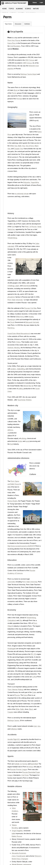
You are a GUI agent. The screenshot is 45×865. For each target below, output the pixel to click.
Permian (19, 99)
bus (39, 726)
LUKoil (34, 677)
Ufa (20, 620)
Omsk (12, 322)
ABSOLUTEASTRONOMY (15, 3)
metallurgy (11, 286)
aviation (13, 369)
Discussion (18, 24)
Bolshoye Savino (13, 720)
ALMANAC (19, 8)
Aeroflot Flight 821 (14, 739)
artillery (20, 388)
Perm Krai (11, 40)
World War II (28, 386)
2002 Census (29, 60)
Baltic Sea (21, 146)
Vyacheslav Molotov (24, 400)
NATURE (36, 8)
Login (41, 2)
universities (11, 582)
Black (31, 709)
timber (20, 441)
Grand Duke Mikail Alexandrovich (19, 333)
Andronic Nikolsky (14, 347)
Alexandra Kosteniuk (19, 853)
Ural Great (24, 775)
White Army (20, 317)
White (17, 709)
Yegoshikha (35, 182)
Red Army (11, 328)
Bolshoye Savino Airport (29, 74)
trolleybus (13, 729)
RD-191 (33, 654)
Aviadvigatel (12, 648)
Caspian (10, 712)
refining (23, 438)
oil (8, 433)
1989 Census (27, 63)
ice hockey (23, 764)
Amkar (30, 767)
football (16, 764)
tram (35, 726)
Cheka (18, 342)
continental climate (22, 194)
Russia (17, 40)
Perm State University (15, 300)
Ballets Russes (17, 836)
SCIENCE (28, 8)
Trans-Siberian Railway (15, 689)
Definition (27, 24)
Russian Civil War (30, 308)
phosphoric (11, 297)
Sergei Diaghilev (17, 831)
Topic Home (8, 24)
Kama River (12, 43)
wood (27, 441)
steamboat (26, 286)
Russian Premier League (18, 769)
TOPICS (11, 8)
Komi (16, 90)
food (11, 444)
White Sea (13, 146)
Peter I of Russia (30, 226)
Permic (14, 93)
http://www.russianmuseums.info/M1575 (21, 546)
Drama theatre (12, 501)
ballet (13, 833)
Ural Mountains (15, 46)
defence (10, 430)
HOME (4, 8)
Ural (13, 226)
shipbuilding (21, 369)
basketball (34, 764)
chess (14, 856)
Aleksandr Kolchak (31, 322)
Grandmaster (20, 856)
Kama (25, 695)
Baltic (22, 709)
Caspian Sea (18, 148)
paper (17, 286)
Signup (35, 2)
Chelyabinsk (12, 620)
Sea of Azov (30, 146)
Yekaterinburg (12, 238)
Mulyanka (26, 182)
